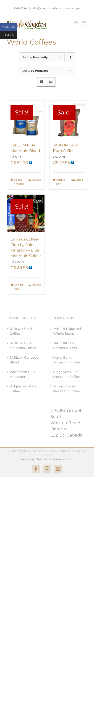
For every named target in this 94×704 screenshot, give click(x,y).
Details (36, 179)
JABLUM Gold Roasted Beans (65, 345)
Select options (19, 181)
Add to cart (60, 181)
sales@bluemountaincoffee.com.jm (55, 8)
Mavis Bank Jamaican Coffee (66, 359)
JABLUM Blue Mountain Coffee (23, 345)
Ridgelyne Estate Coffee (23, 388)
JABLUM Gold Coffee (21, 331)
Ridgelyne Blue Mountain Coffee (66, 374)
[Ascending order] (70, 57)
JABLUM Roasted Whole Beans (67, 331)
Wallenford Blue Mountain (22, 374)
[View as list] (50, 81)
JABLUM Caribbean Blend (25, 359)
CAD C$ (9, 26)
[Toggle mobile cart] (75, 22)
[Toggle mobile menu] (84, 22)
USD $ (10, 34)
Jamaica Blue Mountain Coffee (66, 388)
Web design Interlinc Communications (47, 459)
